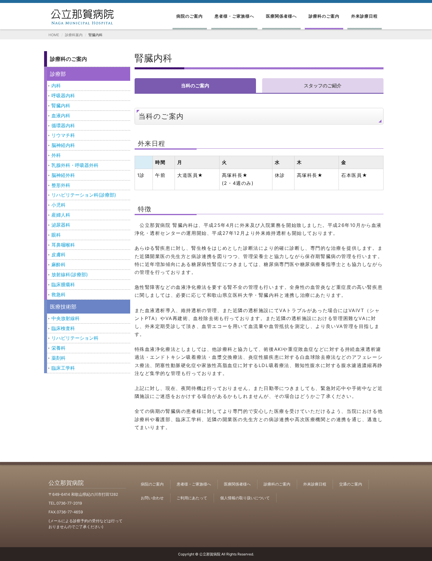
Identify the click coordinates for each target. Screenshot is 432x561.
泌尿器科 (60, 225)
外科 (56, 155)
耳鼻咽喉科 (63, 245)
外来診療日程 (364, 16)
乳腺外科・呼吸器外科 (74, 165)
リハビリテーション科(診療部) (83, 195)
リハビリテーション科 (74, 338)
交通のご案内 (350, 484)
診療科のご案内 (324, 16)
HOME (53, 35)
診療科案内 (74, 35)
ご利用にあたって (192, 497)
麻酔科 (58, 264)
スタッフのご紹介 (322, 85)
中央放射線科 (65, 318)
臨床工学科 (63, 368)
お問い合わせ (152, 497)
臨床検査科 (63, 328)
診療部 (58, 74)
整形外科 (60, 185)
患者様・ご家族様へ (234, 16)
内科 (56, 85)
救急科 (58, 294)
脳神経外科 (63, 175)
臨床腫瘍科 (63, 284)
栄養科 (58, 348)
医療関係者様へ (281, 16)
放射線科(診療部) (69, 274)
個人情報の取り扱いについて (245, 497)
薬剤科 (58, 358)
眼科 (56, 235)
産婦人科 (60, 215)
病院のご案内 (189, 16)
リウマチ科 (63, 135)
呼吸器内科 (63, 95)
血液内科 (60, 115)
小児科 (58, 205)
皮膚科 (58, 254)
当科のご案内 (195, 85)
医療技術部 (63, 307)
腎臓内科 (60, 105)
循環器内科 (63, 125)
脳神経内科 (63, 145)
